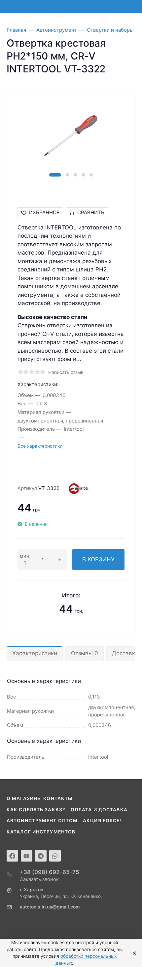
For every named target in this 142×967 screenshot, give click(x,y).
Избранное (44, 212)
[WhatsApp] (55, 856)
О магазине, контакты (39, 798)
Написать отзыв (66, 372)
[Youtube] (26, 856)
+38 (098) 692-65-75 (49, 872)
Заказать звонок (39, 879)
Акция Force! (102, 820)
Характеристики (34, 653)
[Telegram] (41, 856)
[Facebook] (12, 856)
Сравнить (90, 212)
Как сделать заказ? (36, 809)
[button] (55, 175)
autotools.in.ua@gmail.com (50, 906)
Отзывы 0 (84, 653)
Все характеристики (40, 446)
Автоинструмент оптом (42, 820)
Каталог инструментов (41, 831)
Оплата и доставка (99, 809)
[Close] (132, 953)
